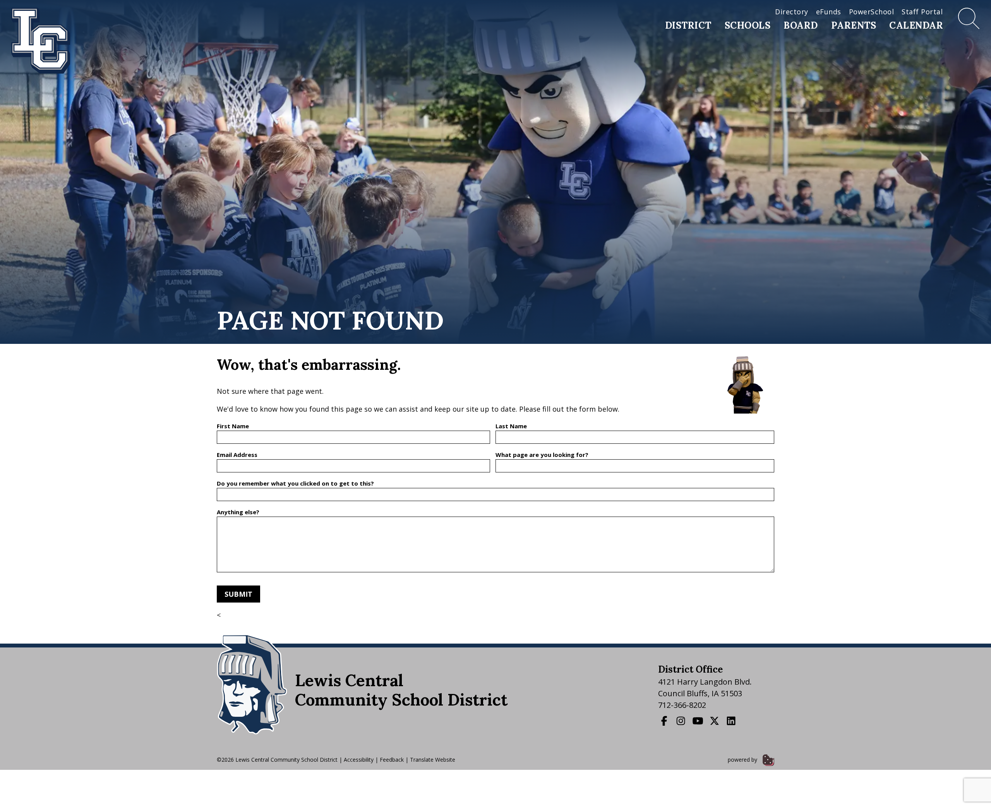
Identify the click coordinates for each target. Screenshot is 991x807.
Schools (748, 25)
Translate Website (432, 759)
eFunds (828, 11)
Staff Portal (922, 11)
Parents (853, 25)
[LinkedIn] (732, 720)
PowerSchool (871, 11)
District (688, 25)
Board (801, 25)
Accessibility (359, 759)
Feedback (392, 759)
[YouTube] (699, 720)
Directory (791, 11)
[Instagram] (682, 720)
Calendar (916, 25)
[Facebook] (665, 720)
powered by (743, 759)
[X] (715, 720)
